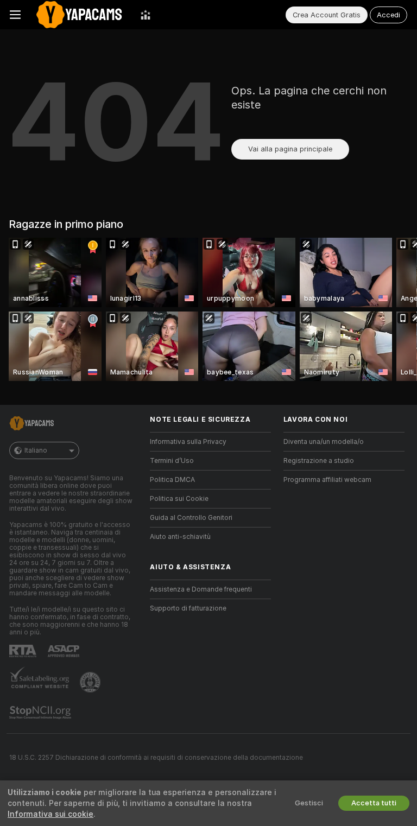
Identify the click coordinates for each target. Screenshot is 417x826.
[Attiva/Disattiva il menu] (15, 14)
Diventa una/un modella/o (323, 442)
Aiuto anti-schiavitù (180, 537)
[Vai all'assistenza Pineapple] (91, 682)
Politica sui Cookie (179, 499)
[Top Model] (145, 14)
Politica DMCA (172, 480)
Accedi (388, 15)
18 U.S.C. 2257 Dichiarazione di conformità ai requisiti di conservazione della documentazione (156, 757)
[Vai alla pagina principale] (80, 14)
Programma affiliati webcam (327, 480)
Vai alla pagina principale (290, 149)
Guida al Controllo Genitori (191, 518)
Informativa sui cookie (50, 814)
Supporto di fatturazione (188, 608)
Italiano (35, 450)
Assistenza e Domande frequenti (201, 589)
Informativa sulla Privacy (188, 442)
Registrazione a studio (318, 461)
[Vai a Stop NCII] (41, 712)
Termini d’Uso (172, 461)
